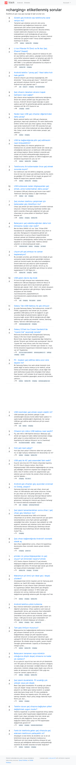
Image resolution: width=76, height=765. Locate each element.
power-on (27, 550)
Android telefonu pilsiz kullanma (28, 604)
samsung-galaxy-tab (24, 324)
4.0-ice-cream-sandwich (25, 352)
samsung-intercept (34, 505)
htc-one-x (28, 478)
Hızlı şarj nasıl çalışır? (23, 448)
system (39, 300)
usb (20, 86)
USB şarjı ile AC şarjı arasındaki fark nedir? (32, 460)
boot (32, 622)
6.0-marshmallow (39, 86)
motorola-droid (23, 246)
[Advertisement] (29, 398)
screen (27, 108)
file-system (32, 300)
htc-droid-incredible (24, 442)
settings (49, 352)
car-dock (43, 246)
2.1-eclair (35, 570)
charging (35, 43)
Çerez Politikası (23, 760)
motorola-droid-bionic (36, 725)
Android (20, 3)
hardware (27, 747)
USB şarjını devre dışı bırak (25, 278)
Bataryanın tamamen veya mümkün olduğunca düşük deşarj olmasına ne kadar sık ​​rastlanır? (32, 656)
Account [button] (66, 3)
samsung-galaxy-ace (44, 381)
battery (22, 43)
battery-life (29, 43)
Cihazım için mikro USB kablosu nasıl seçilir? (33, 431)
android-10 (38, 622)
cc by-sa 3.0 (52, 758)
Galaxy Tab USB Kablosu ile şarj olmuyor (31, 306)
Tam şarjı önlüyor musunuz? (26, 628)
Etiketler (27, 3)
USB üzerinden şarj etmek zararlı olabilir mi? (33, 412)
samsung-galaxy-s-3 (39, 352)
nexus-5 (25, 86)
